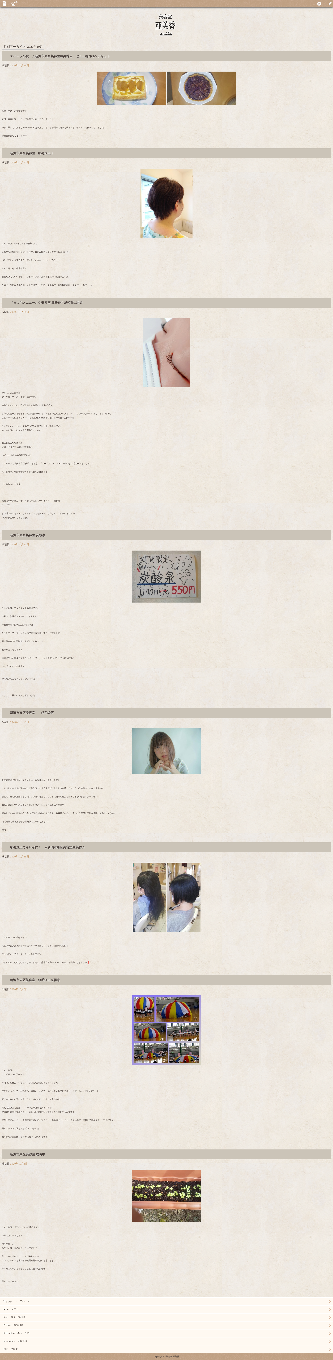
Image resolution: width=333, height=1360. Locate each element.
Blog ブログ (10, 1349)
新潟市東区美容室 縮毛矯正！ (32, 153)
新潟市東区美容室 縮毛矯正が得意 (35, 980)
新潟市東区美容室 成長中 (27, 1154)
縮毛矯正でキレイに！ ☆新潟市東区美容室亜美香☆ (47, 847)
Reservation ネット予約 (16, 1333)
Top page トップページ (16, 1301)
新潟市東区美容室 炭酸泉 (27, 535)
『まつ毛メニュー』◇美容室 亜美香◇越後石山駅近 (46, 302)
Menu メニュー (12, 1309)
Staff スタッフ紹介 (14, 1317)
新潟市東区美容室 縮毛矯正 (32, 712)
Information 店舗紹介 (15, 1341)
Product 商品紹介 (13, 1325)
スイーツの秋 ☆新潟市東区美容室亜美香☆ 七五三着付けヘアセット (60, 56)
